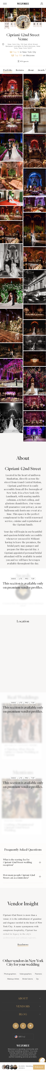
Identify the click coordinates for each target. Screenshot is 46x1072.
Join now (39, 1067)
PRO (26, 579)
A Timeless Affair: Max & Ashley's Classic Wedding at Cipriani (21, 752)
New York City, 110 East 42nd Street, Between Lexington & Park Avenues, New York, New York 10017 (23, 46)
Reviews (20, 70)
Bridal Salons (27, 979)
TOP (32, 579)
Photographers (10, 974)
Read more (23, 945)
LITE (20, 579)
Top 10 (16, 52)
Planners (38, 974)
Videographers (26, 974)
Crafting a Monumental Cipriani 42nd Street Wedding (18, 827)
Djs (37, 979)
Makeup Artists (13, 979)
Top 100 (18, 55)
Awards (42, 70)
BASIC (13, 579)
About (31, 70)
